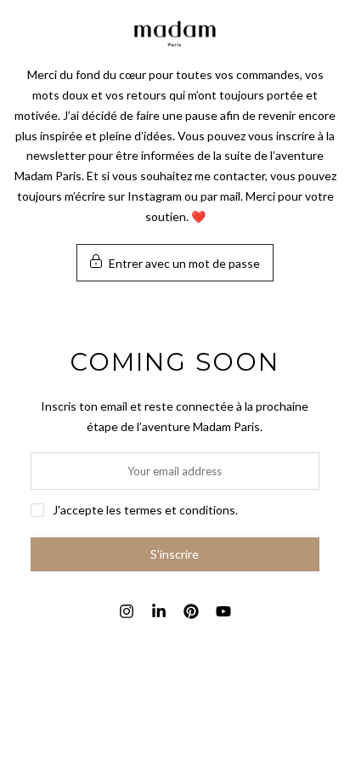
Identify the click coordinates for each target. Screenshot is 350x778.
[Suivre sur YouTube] (223, 611)
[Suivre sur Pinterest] (191, 611)
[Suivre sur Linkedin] (159, 611)
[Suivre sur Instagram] (126, 611)
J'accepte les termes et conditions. (145, 510)
